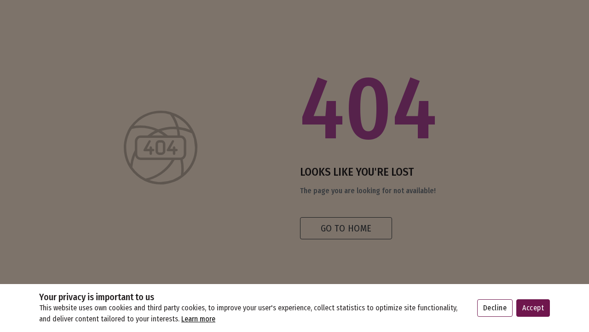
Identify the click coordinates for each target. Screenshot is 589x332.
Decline (495, 307)
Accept (533, 307)
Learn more (198, 318)
